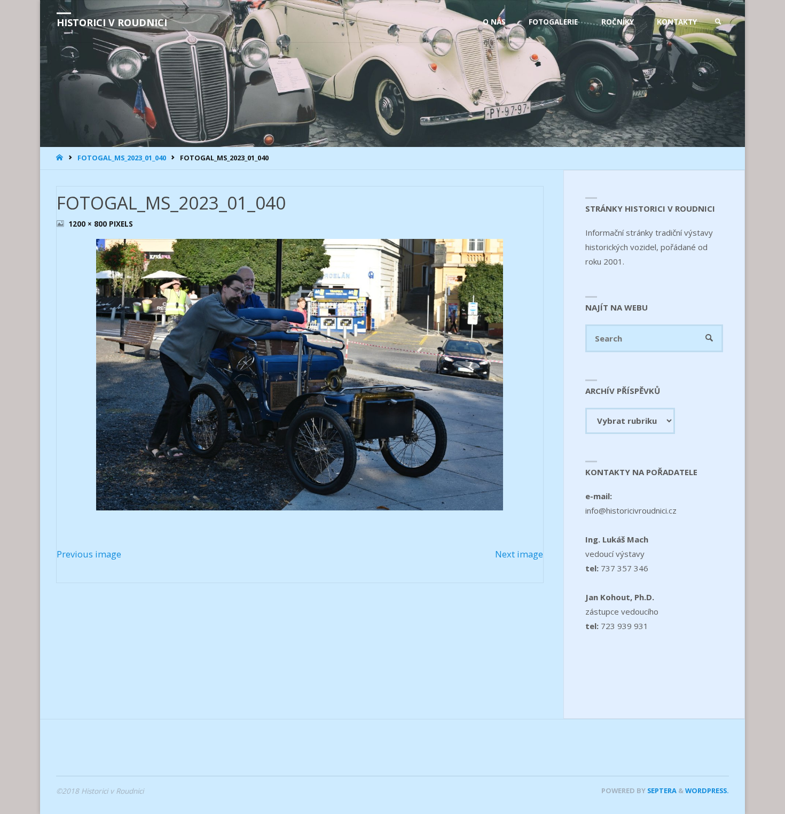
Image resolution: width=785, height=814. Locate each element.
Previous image (89, 554)
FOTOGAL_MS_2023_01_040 (121, 157)
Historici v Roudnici (112, 22)
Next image (519, 554)
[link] (718, 22)
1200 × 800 (88, 224)
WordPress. (707, 790)
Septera (661, 790)
